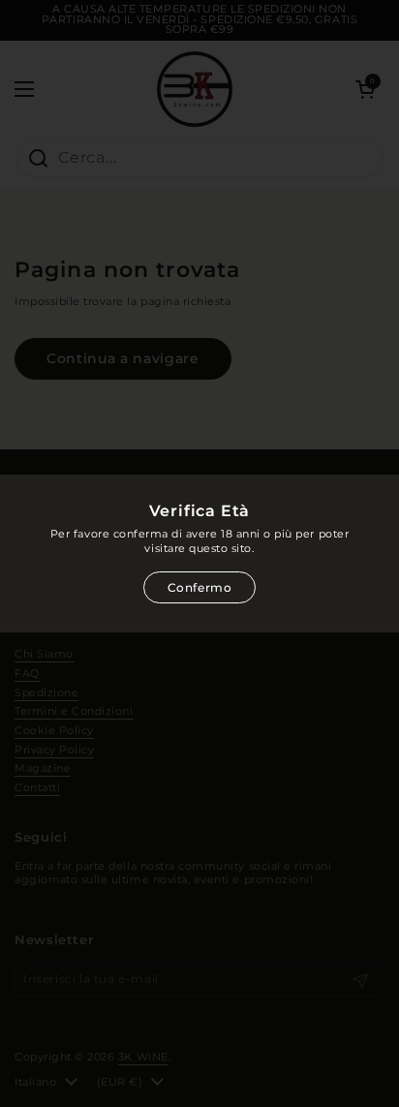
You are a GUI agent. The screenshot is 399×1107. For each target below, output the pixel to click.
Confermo (200, 587)
